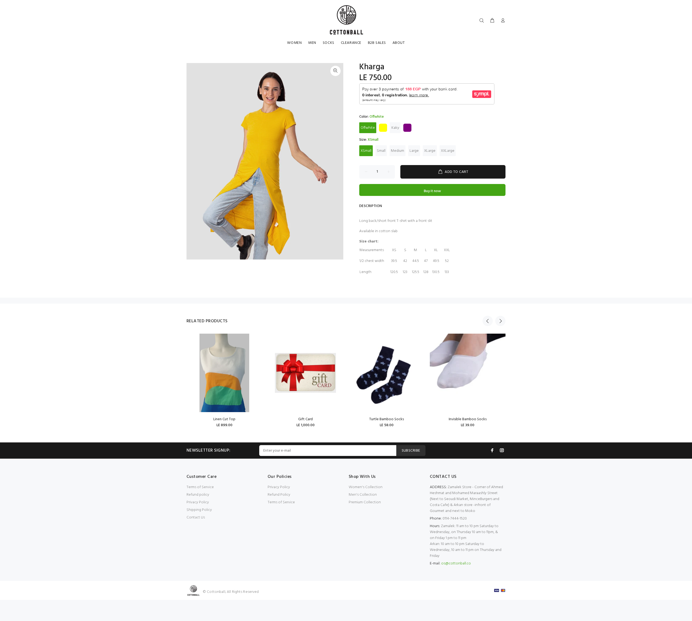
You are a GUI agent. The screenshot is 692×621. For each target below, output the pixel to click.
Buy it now (432, 191)
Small (381, 151)
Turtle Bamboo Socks (386, 419)
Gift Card (305, 419)
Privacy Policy (198, 502)
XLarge (429, 151)
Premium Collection (365, 502)
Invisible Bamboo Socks (468, 419)
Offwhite (368, 128)
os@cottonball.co (456, 563)
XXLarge (447, 151)
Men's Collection (363, 495)
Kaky (395, 128)
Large (414, 151)
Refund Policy (279, 495)
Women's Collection (365, 487)
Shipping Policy (199, 510)
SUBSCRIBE (411, 451)
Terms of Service (200, 487)
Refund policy (198, 495)
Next (500, 321)
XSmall (366, 151)
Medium (397, 151)
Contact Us (196, 517)
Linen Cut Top (224, 419)
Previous (488, 321)
